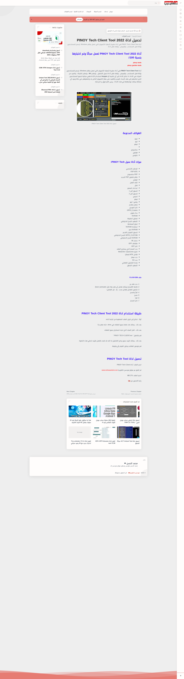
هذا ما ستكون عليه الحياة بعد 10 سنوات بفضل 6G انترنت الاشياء (80, 421)
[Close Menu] (31, 19)
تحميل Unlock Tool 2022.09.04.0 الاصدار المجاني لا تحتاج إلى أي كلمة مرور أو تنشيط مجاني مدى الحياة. (49, 80)
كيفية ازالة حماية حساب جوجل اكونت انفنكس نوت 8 (105, 421)
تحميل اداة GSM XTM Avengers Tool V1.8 (49, 69)
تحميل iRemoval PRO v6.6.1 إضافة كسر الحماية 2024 (50, 91)
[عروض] (111, 12)
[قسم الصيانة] (97, 12)
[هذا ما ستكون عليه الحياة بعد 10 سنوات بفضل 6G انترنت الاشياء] (80, 411)
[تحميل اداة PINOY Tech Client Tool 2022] (104, 106)
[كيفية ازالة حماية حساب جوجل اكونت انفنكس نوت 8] (104, 411)
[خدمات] (106, 12)
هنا (129, 380)
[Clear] (129, 3)
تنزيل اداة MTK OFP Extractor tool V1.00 (105, 442)
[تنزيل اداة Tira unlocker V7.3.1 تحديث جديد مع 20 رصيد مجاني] (80, 432)
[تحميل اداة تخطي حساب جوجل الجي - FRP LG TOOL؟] (128, 411)
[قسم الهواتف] (68, 12)
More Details (149, 671)
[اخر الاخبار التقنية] (78, 12)
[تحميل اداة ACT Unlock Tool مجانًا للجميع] (128, 432)
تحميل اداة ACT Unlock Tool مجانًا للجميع (128, 442)
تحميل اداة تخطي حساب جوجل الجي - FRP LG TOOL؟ (129, 421)
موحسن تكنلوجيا (135, 473)
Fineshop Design (109, 473)
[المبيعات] (88, 12)
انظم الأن (79, 19)
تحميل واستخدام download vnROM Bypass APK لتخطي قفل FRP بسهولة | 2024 (49, 52)
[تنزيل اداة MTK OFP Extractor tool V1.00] (104, 432)
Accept (167, 671)
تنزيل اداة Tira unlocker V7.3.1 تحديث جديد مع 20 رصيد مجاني (81, 442)
